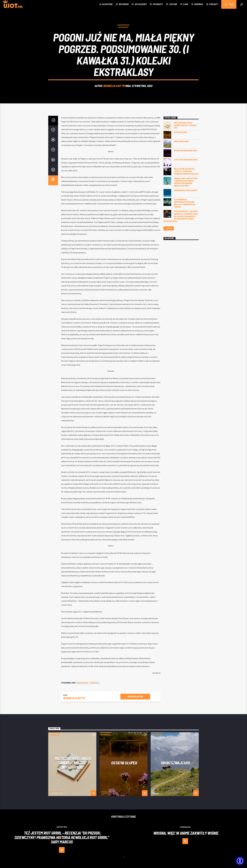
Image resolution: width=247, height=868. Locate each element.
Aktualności (141, 4)
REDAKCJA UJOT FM (114, 86)
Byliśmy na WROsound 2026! (185, 150)
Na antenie (107, 4)
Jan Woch (94, 683)
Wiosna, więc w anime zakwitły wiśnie (186, 833)
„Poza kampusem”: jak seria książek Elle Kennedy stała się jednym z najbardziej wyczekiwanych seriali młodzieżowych (181, 216)
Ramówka (198, 4)
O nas (185, 4)
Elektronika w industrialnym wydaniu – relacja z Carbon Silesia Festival (185, 203)
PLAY (231, 4)
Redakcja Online (55, 792)
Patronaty (158, 4)
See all (169, 228)
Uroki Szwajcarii (181, 141)
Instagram (124, 4)
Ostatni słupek (180, 132)
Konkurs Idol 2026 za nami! (185, 190)
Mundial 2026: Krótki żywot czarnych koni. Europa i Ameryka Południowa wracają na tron (186, 182)
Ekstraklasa (82, 683)
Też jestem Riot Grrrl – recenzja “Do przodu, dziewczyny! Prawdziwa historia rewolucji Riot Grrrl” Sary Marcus (62, 837)
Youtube (173, 4)
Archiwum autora (135, 696)
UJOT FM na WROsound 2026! (185, 159)
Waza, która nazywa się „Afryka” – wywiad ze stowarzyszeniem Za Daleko (186, 171)
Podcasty (213, 4)
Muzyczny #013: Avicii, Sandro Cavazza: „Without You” (185, 125)
